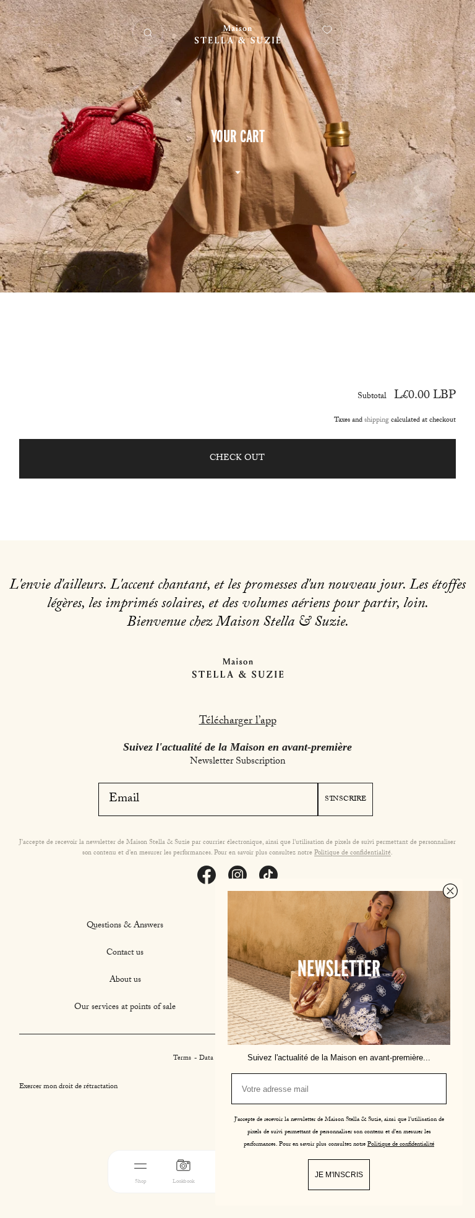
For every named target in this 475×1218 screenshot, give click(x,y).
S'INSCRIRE (345, 799)
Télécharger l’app (237, 721)
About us (125, 980)
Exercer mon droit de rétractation (68, 1087)
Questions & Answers (125, 926)
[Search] (147, 32)
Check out (237, 458)
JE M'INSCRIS (339, 1174)
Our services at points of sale (125, 1007)
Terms (183, 1059)
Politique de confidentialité (352, 853)
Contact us (124, 953)
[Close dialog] (450, 891)
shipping (376, 420)
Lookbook (183, 1181)
